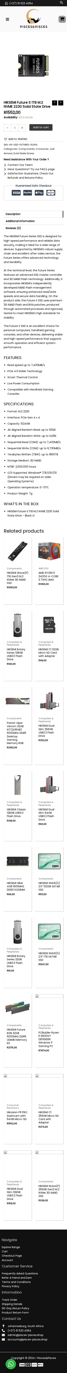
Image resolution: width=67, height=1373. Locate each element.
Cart (5, 1251)
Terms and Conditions (16, 1282)
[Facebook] (22, 1364)
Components (27, 148)
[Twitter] (28, 1364)
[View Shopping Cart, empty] (62, 19)
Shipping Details (12, 1304)
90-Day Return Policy (15, 1308)
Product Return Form (15, 1312)
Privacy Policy (10, 1286)
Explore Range (11, 1247)
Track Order (9, 1300)
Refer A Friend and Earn (17, 1278)
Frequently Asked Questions (20, 1273)
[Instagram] (34, 1364)
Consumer (42, 148)
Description (13, 214)
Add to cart (41, 127)
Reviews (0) (13, 228)
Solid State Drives (23, 153)
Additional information (20, 221)
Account (7, 1260)
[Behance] (40, 1364)
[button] (15, 139)
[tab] (33, 214)
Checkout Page (12, 1256)
